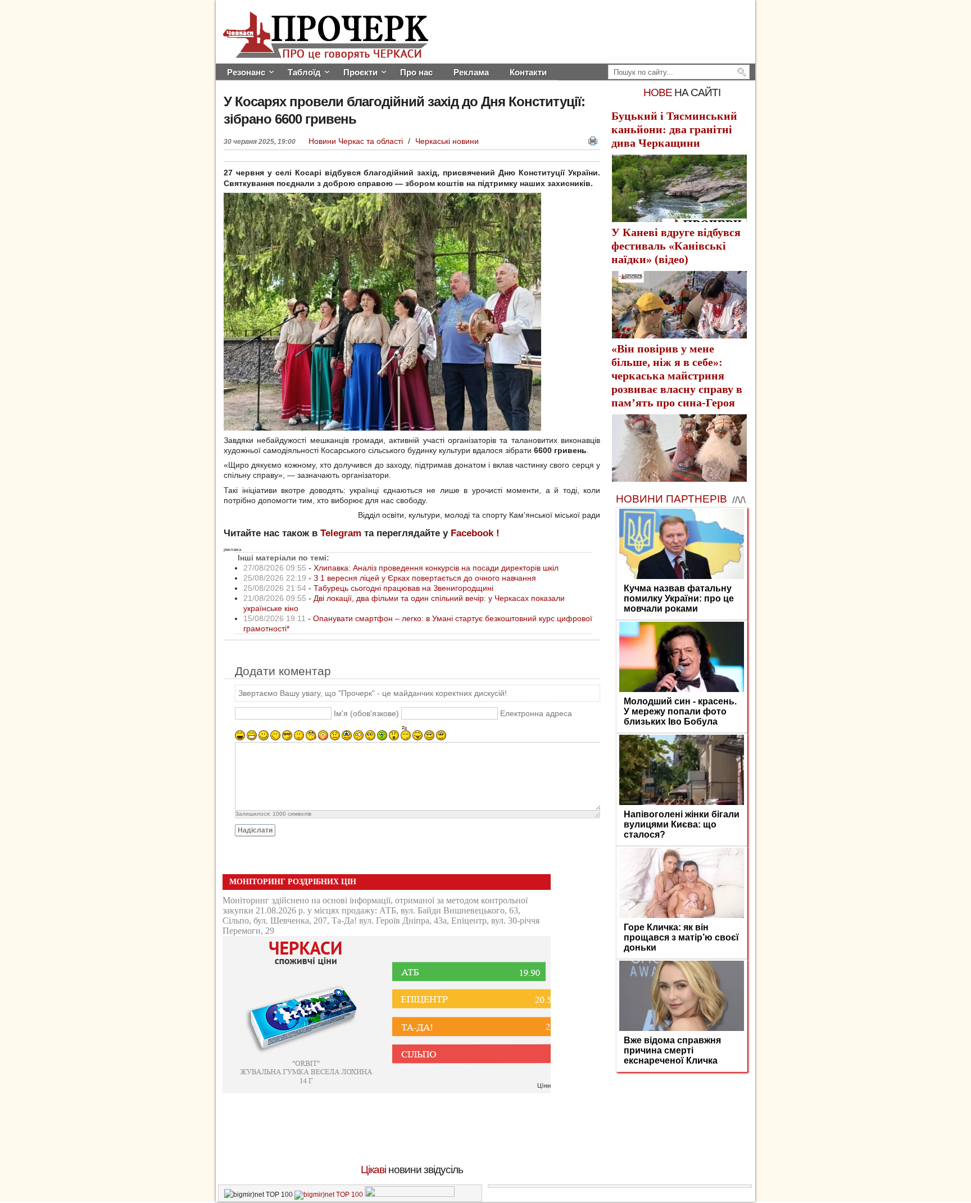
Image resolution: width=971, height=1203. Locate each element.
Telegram (340, 533)
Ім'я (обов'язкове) (366, 713)
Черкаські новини (447, 141)
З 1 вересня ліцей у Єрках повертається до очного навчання (425, 577)
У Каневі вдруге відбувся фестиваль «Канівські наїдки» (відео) (676, 245)
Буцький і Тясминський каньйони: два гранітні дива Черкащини (674, 129)
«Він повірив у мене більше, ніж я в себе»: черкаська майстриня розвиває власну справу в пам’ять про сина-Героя (676, 375)
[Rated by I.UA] (410, 1195)
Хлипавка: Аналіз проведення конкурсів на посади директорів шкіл (436, 567)
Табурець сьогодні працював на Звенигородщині (403, 588)
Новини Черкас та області (356, 141)
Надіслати (255, 830)
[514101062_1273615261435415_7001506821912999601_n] (382, 427)
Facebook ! (475, 533)
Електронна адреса (536, 713)
